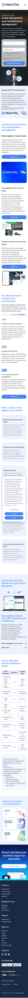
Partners (4, 938)
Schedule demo (14, 866)
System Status (6, 922)
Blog (2, 940)
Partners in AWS (6, 945)
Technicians (5, 910)
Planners (4, 908)
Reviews (4, 896)
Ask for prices (5, 891)
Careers (4, 935)
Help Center (5, 919)
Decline (14, 517)
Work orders (5, 647)
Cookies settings (14, 509)
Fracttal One (5, 889)
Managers (4, 905)
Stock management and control (12, 643)
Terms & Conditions (7, 981)
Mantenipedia (5, 894)
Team (3, 933)
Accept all (14, 513)
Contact (4, 943)
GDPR (11, 55)
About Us (4, 931)
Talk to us (14, 157)
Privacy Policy (14, 505)
